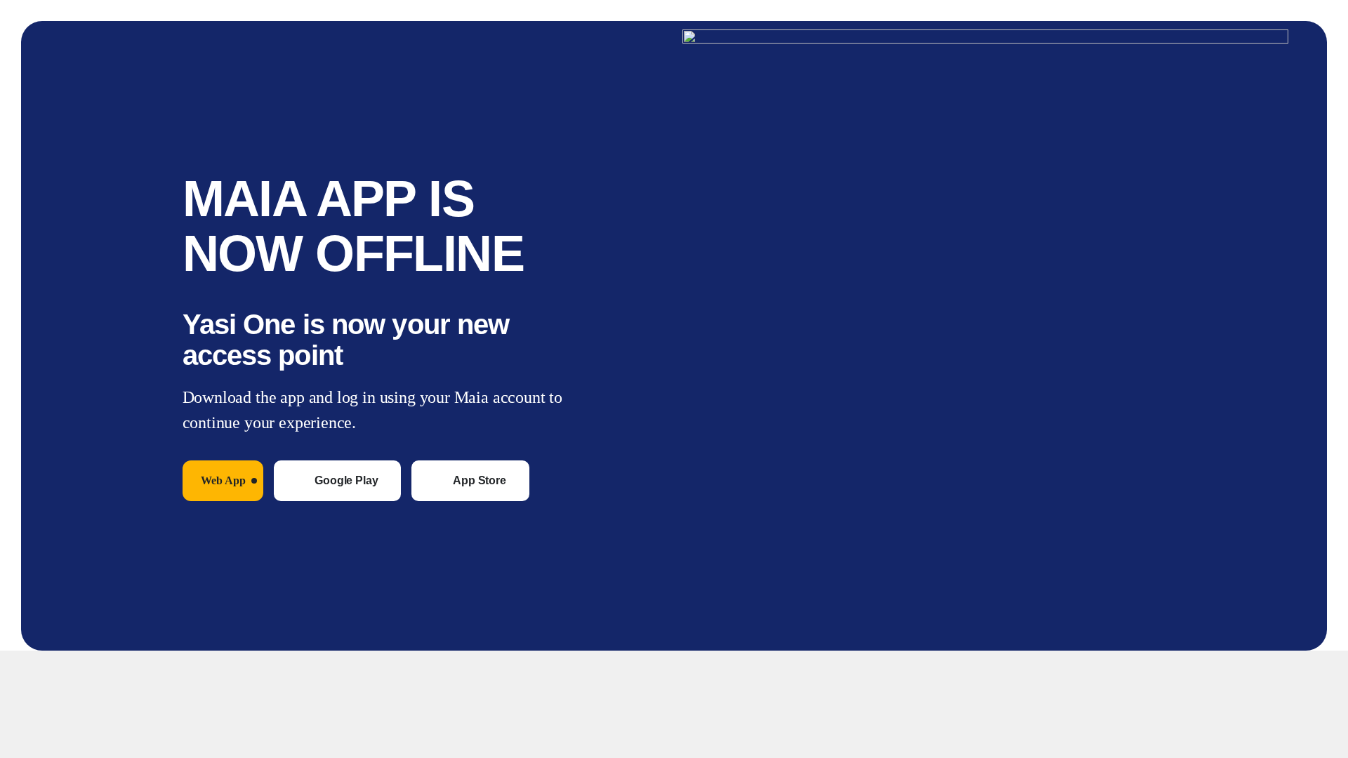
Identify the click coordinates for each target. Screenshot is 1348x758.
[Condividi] (125, 672)
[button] (223, 480)
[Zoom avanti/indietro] (24, 672)
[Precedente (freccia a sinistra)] (24, 714)
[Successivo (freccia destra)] (74, 714)
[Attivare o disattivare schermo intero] (74, 672)
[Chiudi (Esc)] (175, 672)
